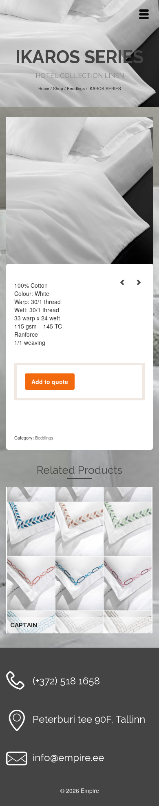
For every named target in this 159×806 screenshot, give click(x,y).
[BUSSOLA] (138, 282)
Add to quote (49, 381)
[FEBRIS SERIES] (122, 282)
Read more (80, 560)
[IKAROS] (79, 190)
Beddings (44, 437)
